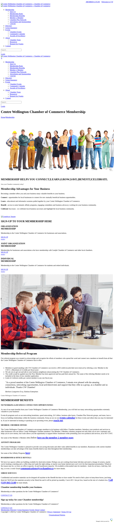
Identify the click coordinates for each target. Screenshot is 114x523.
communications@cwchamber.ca (37, 468)
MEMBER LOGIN (93, 2)
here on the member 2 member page (55, 437)
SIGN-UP (4, 237)
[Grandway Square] (8, 216)
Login (3, 54)
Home (3, 117)
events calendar (67, 417)
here (27, 453)
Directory (13, 510)
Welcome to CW (107, 2)
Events (32, 510)
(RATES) (3, 239)
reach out (58, 420)
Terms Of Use (66, 512)
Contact (42, 510)
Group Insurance (23, 510)
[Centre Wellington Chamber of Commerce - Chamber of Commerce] (25, 4)
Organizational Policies (57, 515)
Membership (5, 510)
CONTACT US (6, 495)
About (37, 510)
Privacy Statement (53, 512)
